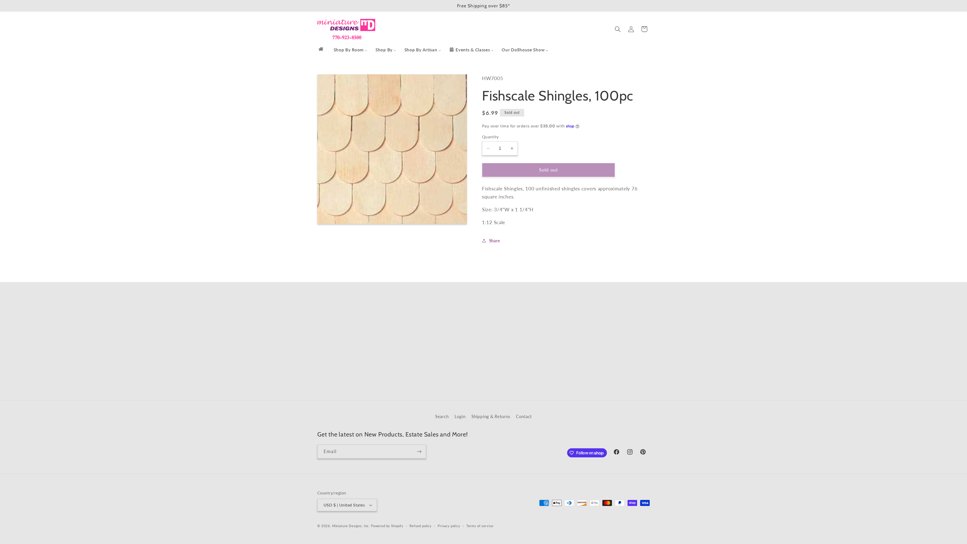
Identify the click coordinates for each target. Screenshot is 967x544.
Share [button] (494, 240)
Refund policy (420, 526)
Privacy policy (449, 526)
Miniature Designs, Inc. (351, 526)
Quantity (490, 136)
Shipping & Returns (490, 416)
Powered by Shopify (387, 526)
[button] (617, 29)
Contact (524, 416)
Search (441, 416)
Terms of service (479, 526)
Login (460, 416)
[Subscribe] (419, 452)
